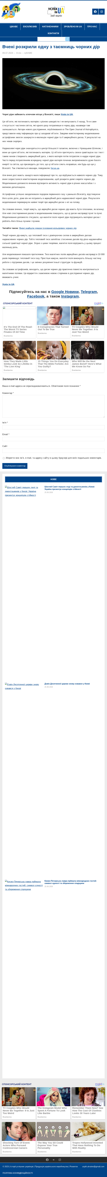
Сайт (4, 446)
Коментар (8, 393)
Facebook (35, 296)
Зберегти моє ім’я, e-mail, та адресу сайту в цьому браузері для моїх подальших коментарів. (54, 458)
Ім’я (5, 422)
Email (5, 434)
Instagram (70, 296)
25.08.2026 (48, 492)
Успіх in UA (67, 114)
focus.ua (55, 168)
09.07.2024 (7, 53)
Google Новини (65, 292)
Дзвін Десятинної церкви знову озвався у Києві (67, 684)
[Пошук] (67, 39)
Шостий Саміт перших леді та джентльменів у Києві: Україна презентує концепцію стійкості (69, 488)
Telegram (89, 292)
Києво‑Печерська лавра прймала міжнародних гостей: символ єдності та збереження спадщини (70, 882)
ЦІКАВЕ (28, 53)
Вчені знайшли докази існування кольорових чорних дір (47, 228)
